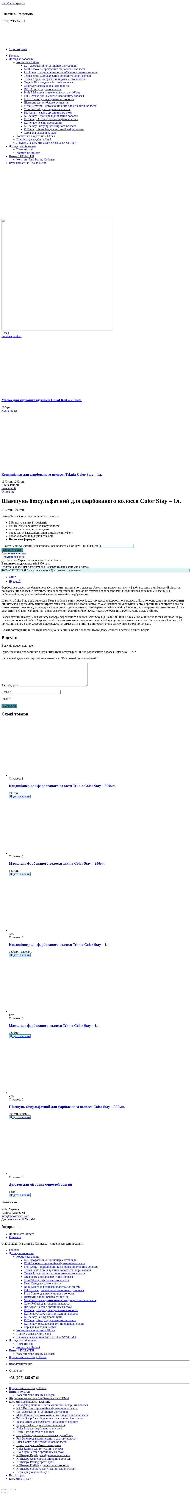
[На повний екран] (10, 1489)
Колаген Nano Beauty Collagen (35, 1395)
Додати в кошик (20, 796)
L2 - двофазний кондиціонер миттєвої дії (42, 1411)
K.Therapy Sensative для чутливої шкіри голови (46, 1468)
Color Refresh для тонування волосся (39, 1448)
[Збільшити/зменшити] (14, 1489)
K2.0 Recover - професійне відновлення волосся (46, 1408)
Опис (12, 576)
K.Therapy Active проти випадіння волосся (43, 1458)
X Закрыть (8, 1485)
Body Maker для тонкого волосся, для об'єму (44, 1435)
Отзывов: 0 (8, 488)
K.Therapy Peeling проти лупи (35, 1462)
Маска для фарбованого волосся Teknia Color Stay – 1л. (54, 1026)
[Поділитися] (6, 1489)
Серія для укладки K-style (32, 1472)
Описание (7, 491)
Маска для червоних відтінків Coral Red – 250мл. (41, 400)
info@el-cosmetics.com (15, 1216)
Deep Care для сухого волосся (35, 1431)
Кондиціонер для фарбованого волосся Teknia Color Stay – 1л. (51, 474)
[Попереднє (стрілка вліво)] (2, 1492)
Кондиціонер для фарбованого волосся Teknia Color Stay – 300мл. (62, 786)
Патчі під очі (17, 1475)
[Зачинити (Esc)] (2, 1489)
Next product (9, 410)
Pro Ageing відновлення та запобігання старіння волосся (52, 1405)
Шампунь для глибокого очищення (38, 1445)
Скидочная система (13, 555)
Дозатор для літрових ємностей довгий (40, 1184)
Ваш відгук (9, 685)
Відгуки (15, 581)
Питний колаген (19, 1391)
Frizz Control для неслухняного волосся (41, 1441)
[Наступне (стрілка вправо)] (6, 1492)
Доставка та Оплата (21, 1233)
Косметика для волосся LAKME (29, 1401)
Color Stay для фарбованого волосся (39, 1428)
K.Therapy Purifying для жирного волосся (42, 1465)
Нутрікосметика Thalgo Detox (27, 1388)
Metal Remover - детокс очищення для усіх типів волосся (52, 1415)
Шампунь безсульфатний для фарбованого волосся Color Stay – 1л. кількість (49, 545)
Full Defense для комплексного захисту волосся (46, 1438)
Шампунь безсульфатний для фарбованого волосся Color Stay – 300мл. (67, 1107)
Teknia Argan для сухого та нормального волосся (47, 1421)
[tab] (99, 577)
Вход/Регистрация (13, 3)
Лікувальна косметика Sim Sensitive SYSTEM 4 (39, 1398)
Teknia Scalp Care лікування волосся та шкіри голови (50, 1418)
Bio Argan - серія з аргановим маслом (40, 1451)
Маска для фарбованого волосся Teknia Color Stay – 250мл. (57, 863)
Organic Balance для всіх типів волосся (40, 1425)
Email (6, 698)
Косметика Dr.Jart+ (21, 1478)
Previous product (11, 336)
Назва (6, 692)
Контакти (15, 1237)
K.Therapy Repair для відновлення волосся (43, 1455)
